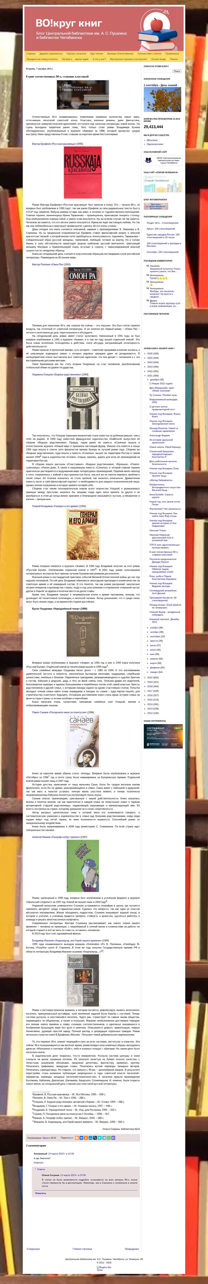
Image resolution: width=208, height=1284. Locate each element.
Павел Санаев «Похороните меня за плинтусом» (59, 712)
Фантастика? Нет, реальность (165, 508)
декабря (155, 379)
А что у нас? (99, 59)
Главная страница (82, 1249)
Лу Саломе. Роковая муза (163, 395)
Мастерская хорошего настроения (128, 59)
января (154, 672)
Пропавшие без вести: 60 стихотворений (163, 599)
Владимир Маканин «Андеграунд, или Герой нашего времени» (66, 940)
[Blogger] (77, 1138)
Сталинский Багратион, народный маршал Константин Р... (162, 454)
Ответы (41, 1169)
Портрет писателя (76, 53)
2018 (150, 686)
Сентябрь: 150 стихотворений (163, 252)
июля (153, 645)
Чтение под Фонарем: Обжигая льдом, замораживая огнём (161, 569)
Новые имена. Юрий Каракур (165, 447)
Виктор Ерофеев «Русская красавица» (54, 143)
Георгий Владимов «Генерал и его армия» (55, 506)
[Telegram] (104, 1138)
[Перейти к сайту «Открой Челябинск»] (163, 192)
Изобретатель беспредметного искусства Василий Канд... (165, 487)
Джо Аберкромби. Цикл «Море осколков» (162, 389)
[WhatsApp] (109, 1138)
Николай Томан (158, 530)
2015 (150, 699)
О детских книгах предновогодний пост (162, 408)
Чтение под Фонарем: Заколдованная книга (162, 422)
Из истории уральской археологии (161, 441)
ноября (154, 627)
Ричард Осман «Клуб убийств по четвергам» (165, 606)
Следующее (33, 1249)
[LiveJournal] (95, 1138)
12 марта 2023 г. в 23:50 (73, 1175)
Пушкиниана (172, 53)
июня (153, 649)
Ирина (46, 1138)
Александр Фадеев (160, 435)
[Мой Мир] (90, 1138)
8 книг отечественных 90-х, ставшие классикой (164, 553)
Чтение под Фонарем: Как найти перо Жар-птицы (163, 514)
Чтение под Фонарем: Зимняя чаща (161, 474)
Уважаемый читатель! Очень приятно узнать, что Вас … (165, 270)
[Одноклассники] (86, 1138)
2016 (150, 695)
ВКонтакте (152, 140)
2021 (150, 375)
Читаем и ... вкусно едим (75, 59)
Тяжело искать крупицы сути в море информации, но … (165, 304)
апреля (154, 658)
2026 (150, 353)
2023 (150, 366)
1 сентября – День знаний (160, 85)
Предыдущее (132, 1249)
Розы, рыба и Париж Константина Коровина (163, 577)
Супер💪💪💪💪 (159, 278)
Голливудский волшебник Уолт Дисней (163, 592)
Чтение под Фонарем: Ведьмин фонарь (161, 584)
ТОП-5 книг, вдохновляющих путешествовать (165, 546)
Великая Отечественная (120, 53)
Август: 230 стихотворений (161, 228)
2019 (150, 682)
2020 (150, 677)
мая (152, 654)
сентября (155, 636)
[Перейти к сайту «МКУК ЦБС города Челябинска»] (163, 164)
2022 (150, 371)
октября (154, 632)
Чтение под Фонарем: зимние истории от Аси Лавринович (163, 523)
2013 (150, 708)
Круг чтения (97, 53)
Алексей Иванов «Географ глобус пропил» (56, 837)
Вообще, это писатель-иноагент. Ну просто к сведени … (162, 294)
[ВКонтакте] (81, 1138)
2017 (150, 691)
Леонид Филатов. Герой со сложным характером (164, 429)
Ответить (38, 1162)
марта (153, 663)
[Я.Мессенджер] (100, 1138)
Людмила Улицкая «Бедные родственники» (56, 374)
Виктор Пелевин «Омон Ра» (47, 264)
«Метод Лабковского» (161, 480)
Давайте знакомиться (51, 53)
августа (154, 640)
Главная (30, 53)
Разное (174, 59)
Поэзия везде (158, 59)
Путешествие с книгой (149, 53)
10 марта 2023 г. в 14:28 (61, 1153)
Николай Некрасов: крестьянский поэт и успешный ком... (161, 538)
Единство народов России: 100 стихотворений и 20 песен (163, 236)
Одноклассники (155, 144)
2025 (150, 358)
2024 (150, 362)
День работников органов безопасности (163, 462)
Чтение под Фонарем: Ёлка (164, 468)
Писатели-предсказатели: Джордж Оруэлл (163, 560)
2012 (150, 713)
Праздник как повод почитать (42, 59)
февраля (155, 667)
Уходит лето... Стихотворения (162, 223)
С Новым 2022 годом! (161, 383)
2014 (150, 704)
